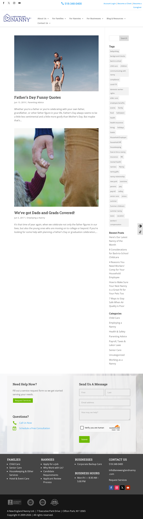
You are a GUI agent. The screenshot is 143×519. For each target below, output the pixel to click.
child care (114, 66)
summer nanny (116, 211)
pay (120, 186)
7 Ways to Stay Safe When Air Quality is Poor (116, 302)
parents (113, 186)
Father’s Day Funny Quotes (37, 97)
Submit (84, 439)
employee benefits (117, 103)
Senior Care (115, 350)
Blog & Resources (115, 18)
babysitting (114, 51)
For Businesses (94, 18)
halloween (120, 113)
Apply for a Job (51, 464)
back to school (115, 61)
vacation (120, 216)
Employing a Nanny (36, 217)
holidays (120, 127)
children (124, 66)
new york (113, 181)
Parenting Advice (36, 102)
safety (120, 191)
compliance (114, 79)
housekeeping (115, 147)
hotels (112, 132)
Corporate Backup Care (89, 464)
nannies (113, 167)
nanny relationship (117, 176)
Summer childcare (117, 206)
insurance (114, 157)
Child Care (114, 317)
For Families (58, 18)
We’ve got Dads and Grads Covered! (44, 212)
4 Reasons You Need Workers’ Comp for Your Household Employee (117, 270)
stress (124, 196)
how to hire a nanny (117, 152)
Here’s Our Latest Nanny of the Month (118, 241)
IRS (122, 157)
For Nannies (75, 18)
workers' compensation (115, 223)
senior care (114, 196)
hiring (112, 127)
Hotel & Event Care (19, 478)
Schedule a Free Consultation (34, 428)
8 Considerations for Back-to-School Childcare (118, 253)
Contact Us (43, 23)
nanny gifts (114, 171)
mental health (115, 162)
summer (113, 201)
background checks (117, 56)
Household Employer (118, 137)
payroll (112, 191)
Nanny (121, 167)
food (112, 113)
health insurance (116, 122)
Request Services (23, 400)
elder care (114, 98)
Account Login (110, 3)
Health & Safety (117, 331)
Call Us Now (25, 422)
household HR (115, 142)
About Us (42, 18)
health (112, 118)
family (120, 108)
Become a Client (124, 3)
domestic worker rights (116, 91)
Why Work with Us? (53, 467)
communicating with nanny (118, 73)
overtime (123, 181)
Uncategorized (117, 354)
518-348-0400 (116, 464)
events (112, 108)
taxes (112, 216)
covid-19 (113, 84)
